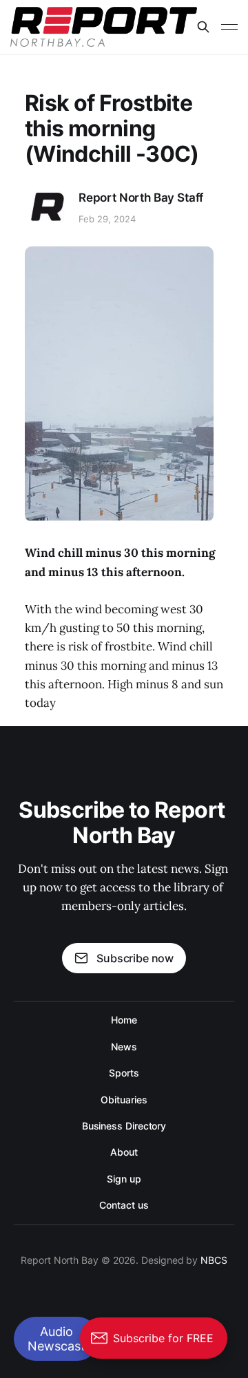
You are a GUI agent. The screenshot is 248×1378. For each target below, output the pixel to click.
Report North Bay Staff (141, 197)
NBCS (213, 1260)
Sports (124, 1073)
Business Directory (124, 1126)
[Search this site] (203, 27)
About (124, 1152)
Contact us (123, 1205)
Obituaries (124, 1099)
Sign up (124, 1179)
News (124, 1046)
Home (124, 1020)
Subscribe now (135, 958)
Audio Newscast (56, 1338)
